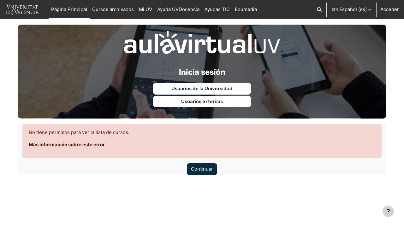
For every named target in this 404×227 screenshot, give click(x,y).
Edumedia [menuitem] (246, 9)
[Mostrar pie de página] (388, 211)
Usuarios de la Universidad (202, 88)
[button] (319, 9)
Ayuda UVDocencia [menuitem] (178, 9)
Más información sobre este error (67, 145)
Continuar (202, 169)
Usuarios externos (202, 101)
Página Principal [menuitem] (69, 9)
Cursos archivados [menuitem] (113, 9)
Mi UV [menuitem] (145, 9)
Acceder (389, 9)
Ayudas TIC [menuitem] (217, 9)
